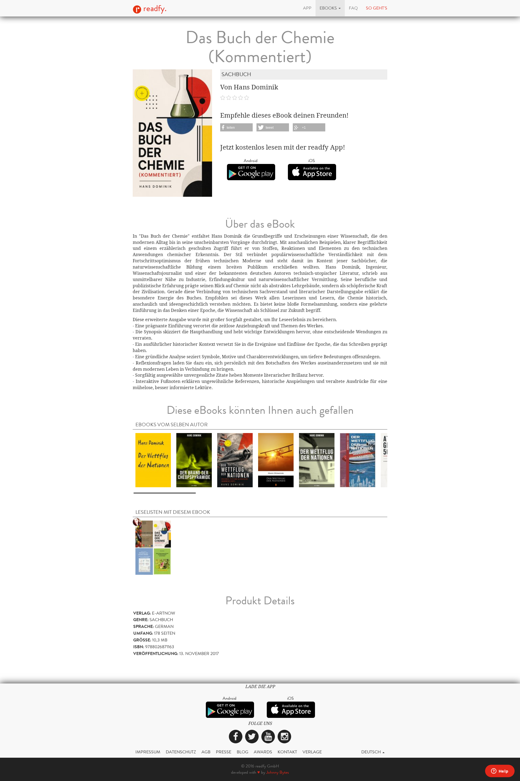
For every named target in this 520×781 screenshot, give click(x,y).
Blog (242, 752)
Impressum (147, 752)
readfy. (154, 8)
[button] (330, 8)
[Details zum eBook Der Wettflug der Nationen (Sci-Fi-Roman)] (316, 460)
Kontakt (287, 752)
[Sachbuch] (153, 547)
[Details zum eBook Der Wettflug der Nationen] (153, 460)
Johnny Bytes (277, 772)
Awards (263, 752)
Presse (223, 752)
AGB (206, 752)
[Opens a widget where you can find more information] (500, 771)
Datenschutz (181, 752)
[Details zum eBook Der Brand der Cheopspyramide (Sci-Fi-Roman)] (194, 460)
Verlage (312, 752)
